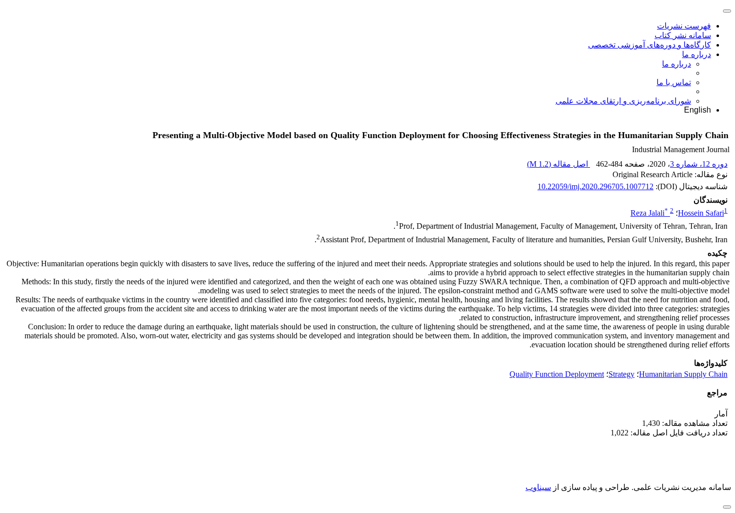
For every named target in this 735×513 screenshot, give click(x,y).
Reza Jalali (649, 213)
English (697, 110)
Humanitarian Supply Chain (683, 374)
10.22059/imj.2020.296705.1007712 (596, 186)
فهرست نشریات (684, 26)
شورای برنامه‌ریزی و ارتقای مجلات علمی (623, 101)
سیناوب (538, 487)
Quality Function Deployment (557, 374)
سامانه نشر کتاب (682, 35)
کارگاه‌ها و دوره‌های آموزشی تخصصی (649, 45)
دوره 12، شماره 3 (699, 164)
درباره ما (696, 54)
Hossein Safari (701, 213)
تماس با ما (673, 82)
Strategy (621, 374)
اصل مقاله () (558, 164)
